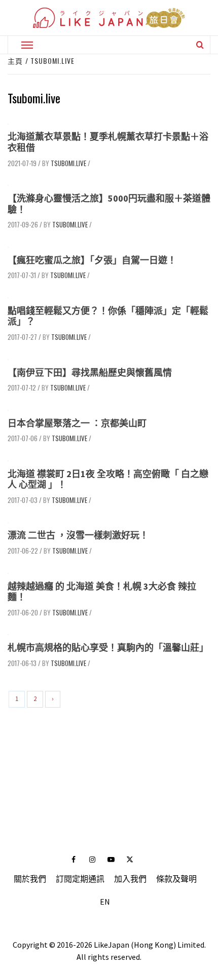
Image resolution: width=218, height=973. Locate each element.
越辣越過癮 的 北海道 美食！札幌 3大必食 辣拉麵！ (102, 591)
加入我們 (130, 879)
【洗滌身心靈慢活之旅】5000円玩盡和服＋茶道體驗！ (109, 203)
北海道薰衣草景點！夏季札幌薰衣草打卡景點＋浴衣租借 (108, 142)
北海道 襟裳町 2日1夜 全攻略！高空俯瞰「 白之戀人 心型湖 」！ (108, 479)
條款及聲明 (176, 879)
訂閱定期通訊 (80, 879)
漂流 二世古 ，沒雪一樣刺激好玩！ (78, 535)
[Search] (200, 44)
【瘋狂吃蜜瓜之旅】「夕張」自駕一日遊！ (92, 260)
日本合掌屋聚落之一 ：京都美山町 (77, 423)
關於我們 (30, 879)
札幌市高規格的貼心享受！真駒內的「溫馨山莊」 (108, 647)
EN (105, 902)
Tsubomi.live (68, 163)
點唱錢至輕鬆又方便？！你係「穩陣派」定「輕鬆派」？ (108, 316)
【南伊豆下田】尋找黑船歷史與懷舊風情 (90, 372)
